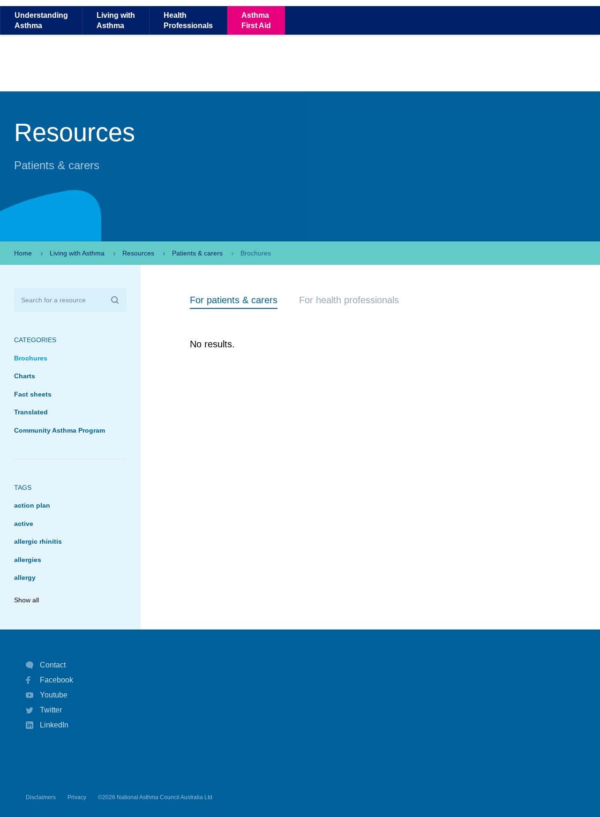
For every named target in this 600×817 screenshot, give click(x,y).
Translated (31, 412)
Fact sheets (33, 394)
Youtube (54, 695)
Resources (138, 253)
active (23, 523)
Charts (24, 376)
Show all (26, 600)
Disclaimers (41, 797)
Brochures (30, 358)
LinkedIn (54, 725)
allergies (27, 559)
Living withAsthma (116, 20)
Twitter (51, 710)
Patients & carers (197, 253)
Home (23, 253)
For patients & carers (234, 300)
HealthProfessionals (188, 20)
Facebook (56, 680)
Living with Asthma (77, 253)
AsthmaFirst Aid (256, 20)
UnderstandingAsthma (41, 20)
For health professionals (349, 300)
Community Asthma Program (59, 430)
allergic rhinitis (38, 541)
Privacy (77, 797)
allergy (25, 577)
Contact (53, 665)
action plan (32, 505)
